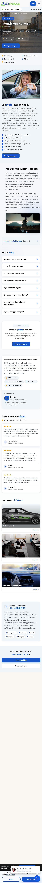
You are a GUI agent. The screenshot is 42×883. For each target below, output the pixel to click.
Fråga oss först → (21, 666)
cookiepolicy (10, 875)
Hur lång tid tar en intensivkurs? (21, 259)
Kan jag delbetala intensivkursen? (21, 295)
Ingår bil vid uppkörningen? (21, 312)
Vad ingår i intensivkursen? (21, 266)
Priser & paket (20, 344)
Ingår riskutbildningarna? (21, 288)
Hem (3, 13)
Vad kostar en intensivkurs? (21, 273)
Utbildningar (9, 13)
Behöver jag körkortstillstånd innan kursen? (21, 303)
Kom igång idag (9, 46)
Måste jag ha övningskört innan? (21, 280)
